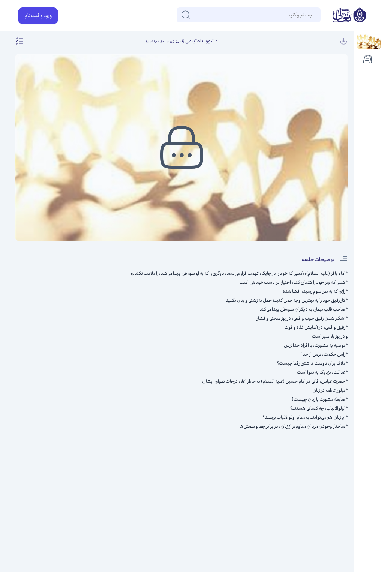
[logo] (349, 15)
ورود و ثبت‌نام (38, 15)
